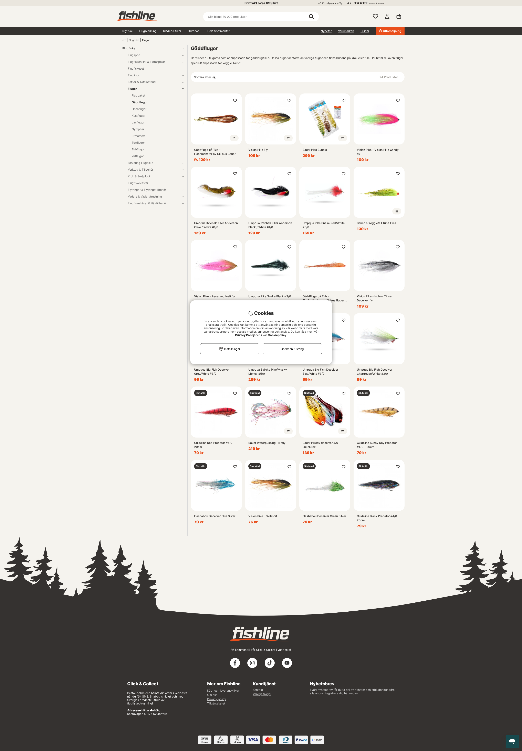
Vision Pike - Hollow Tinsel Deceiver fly (374, 298)
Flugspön (134, 55)
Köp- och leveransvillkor (223, 690)
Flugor (146, 40)
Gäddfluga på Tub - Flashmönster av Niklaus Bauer (215, 152)
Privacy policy (216, 699)
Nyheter (326, 31)
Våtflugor (138, 156)
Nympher (138, 129)
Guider (365, 31)
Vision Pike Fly (258, 149)
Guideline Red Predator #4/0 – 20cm (214, 445)
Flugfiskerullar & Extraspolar (146, 61)
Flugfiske (127, 31)
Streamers (138, 136)
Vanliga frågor (262, 694)
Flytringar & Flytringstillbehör (147, 189)
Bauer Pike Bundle (315, 149)
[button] (374, 3)
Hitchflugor (139, 109)
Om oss (212, 695)
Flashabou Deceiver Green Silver (324, 516)
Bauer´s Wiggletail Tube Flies (376, 223)
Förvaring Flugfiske (140, 162)
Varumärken (346, 31)
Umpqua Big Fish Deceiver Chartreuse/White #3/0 (374, 371)
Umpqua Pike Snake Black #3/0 (269, 296)
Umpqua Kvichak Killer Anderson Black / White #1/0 (270, 225)
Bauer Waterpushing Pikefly (266, 442)
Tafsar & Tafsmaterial (142, 82)
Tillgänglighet (216, 703)
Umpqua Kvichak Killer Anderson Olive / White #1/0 (216, 225)
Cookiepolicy (277, 335)
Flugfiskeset (136, 68)
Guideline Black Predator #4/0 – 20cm (378, 518)
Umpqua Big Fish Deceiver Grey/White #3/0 (212, 371)
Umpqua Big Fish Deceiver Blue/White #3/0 (320, 371)
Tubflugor (138, 149)
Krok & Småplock (139, 176)
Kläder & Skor (172, 31)
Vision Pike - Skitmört (262, 516)
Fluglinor (133, 75)
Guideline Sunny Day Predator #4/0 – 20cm (377, 445)
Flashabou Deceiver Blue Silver (214, 516)
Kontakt (258, 689)
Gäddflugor (140, 102)
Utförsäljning (392, 31)
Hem (123, 40)
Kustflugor (138, 115)
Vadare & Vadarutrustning (145, 196)
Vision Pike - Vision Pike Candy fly (378, 152)
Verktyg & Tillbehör (140, 169)
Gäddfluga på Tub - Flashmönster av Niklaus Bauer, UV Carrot (324, 298)
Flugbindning (148, 31)
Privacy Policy (245, 335)
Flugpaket (138, 95)
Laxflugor (138, 122)
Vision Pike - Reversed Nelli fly (214, 296)
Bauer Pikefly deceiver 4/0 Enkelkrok (320, 445)
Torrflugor (138, 142)
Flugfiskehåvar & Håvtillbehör (147, 203)
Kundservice (330, 3)
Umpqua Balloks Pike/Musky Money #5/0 (267, 371)
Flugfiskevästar (138, 183)
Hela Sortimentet (218, 31)
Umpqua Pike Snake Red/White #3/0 (324, 225)
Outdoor (193, 31)
